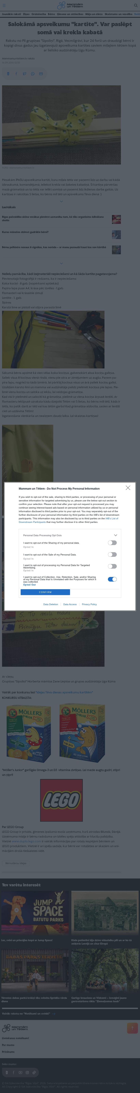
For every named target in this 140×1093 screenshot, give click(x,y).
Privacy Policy (89, 604)
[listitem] (70, 535)
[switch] (112, 542)
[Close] (129, 489)
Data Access (70, 604)
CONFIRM (45, 592)
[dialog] (70, 546)
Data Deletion (50, 604)
